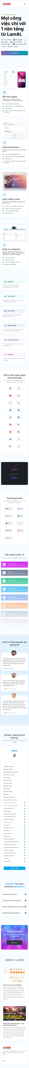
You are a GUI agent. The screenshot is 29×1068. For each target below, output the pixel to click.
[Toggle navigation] (25, 4)
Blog (4, 1060)
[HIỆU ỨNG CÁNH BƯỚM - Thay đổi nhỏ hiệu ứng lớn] (14, 1022)
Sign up (13, 942)
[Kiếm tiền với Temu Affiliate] (14, 983)
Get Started (14, 53)
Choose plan (14, 868)
